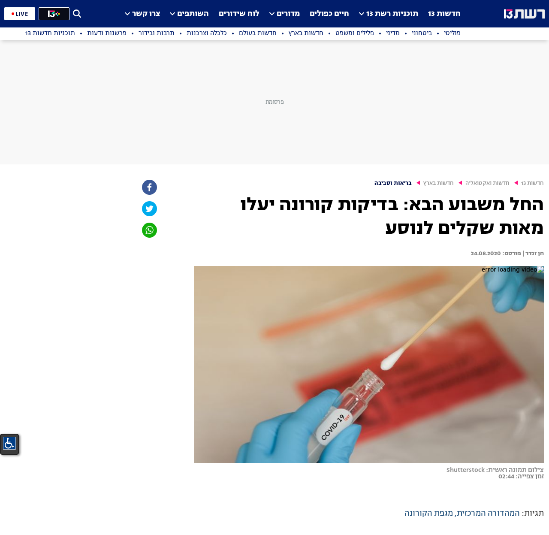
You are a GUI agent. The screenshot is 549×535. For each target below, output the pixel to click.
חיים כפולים (329, 14)
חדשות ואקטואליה (487, 183)
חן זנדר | (532, 253)
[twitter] (149, 208)
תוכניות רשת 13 (392, 14)
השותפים (193, 14)
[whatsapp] (149, 230)
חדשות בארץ (438, 183)
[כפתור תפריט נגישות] (9, 443)
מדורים (288, 14)
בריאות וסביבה (393, 183)
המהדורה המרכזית (488, 513)
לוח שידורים (239, 14)
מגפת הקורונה (428, 513)
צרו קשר (146, 14)
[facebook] (149, 187)
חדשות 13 (444, 14)
